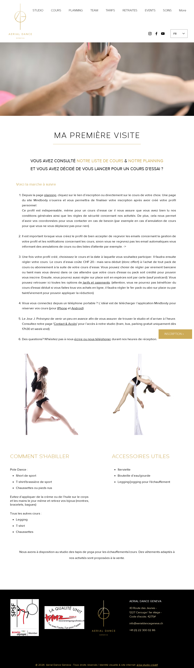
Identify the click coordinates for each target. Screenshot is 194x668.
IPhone (62, 308)
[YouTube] (163, 33)
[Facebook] (156, 33)
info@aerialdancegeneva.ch (146, 623)
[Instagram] (150, 33)
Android (77, 308)
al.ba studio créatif (147, 664)
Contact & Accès (65, 323)
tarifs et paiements (96, 282)
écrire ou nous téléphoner (92, 339)
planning (50, 195)
